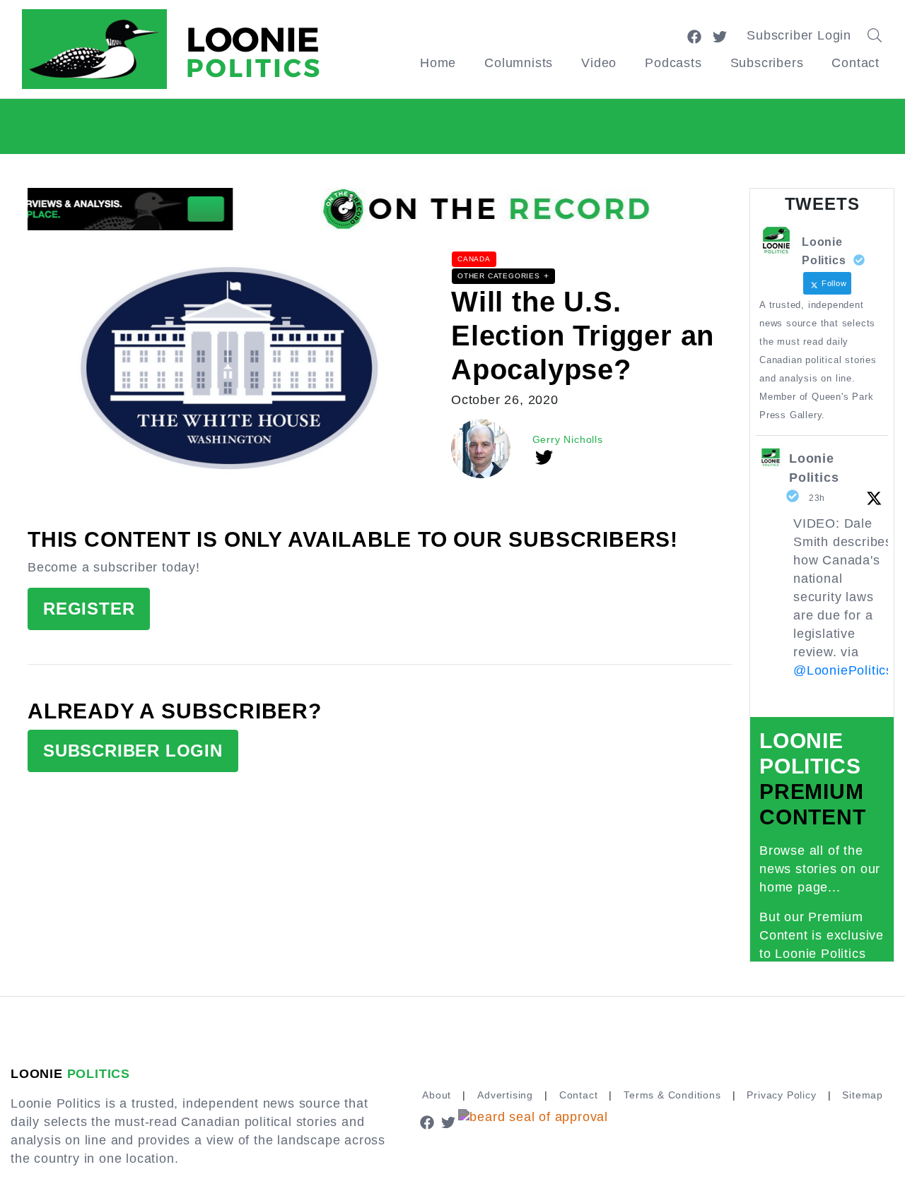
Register (88, 608)
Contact (855, 63)
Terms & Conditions (672, 1095)
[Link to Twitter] (719, 35)
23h (817, 498)
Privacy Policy (781, 1095)
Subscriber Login (799, 35)
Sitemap (862, 1095)
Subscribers (767, 63)
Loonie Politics (814, 468)
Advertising (505, 1095)
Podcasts (673, 63)
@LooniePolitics (843, 670)
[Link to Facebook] (694, 35)
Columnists (518, 63)
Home (438, 63)
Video (599, 63)
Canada (474, 259)
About (436, 1095)
